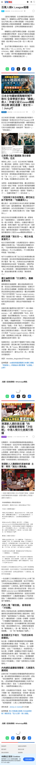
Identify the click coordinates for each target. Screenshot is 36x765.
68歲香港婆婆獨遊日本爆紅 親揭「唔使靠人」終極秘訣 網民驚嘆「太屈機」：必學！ (17, 365)
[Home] (8, 2)
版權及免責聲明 (22, 746)
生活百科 (4, 436)
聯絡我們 (3, 746)
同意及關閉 (28, 759)
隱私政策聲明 (5, 752)
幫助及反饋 (21, 749)
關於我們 (3, 749)
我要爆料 (20, 752)
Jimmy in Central (16, 707)
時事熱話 (4, 112)
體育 (3, 11)
